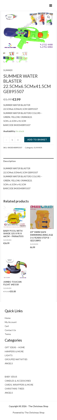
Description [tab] (9, 161)
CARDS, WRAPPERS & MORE (19, 384)
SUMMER (8, 70)
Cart (7, 326)
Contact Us (10, 330)
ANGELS (9, 363)
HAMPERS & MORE (14, 351)
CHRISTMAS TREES (14, 388)
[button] (48, 17)
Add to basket (37, 139)
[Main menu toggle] (51, 5)
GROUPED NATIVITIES (16, 359)
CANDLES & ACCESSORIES (18, 380)
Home (7, 318)
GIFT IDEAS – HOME (15, 347)
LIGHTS (9, 355)
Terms (8, 334)
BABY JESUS (11, 376)
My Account (11, 322)
